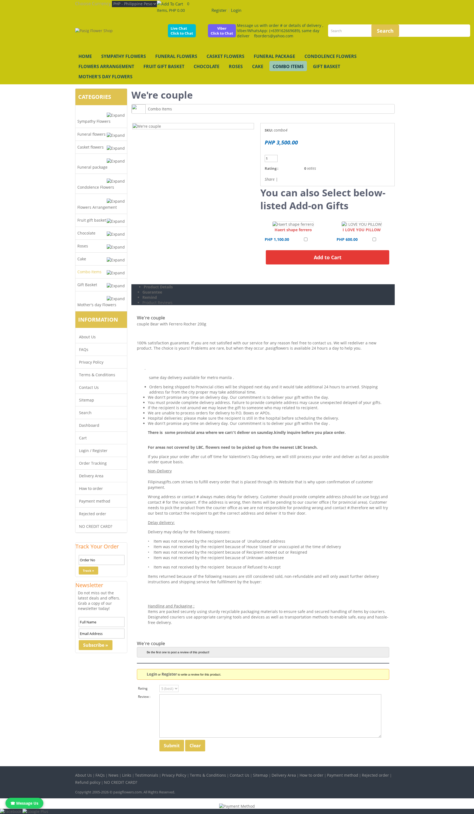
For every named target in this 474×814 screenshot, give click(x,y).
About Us (87, 336)
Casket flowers (225, 56)
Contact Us (89, 387)
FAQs (83, 349)
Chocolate (206, 66)
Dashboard (89, 425)
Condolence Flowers (330, 56)
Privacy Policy (91, 362)
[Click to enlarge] (293, 224)
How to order (91, 488)
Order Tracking (93, 463)
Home (85, 56)
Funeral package (274, 56)
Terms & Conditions (97, 374)
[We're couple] (147, 126)
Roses (236, 66)
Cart (83, 438)
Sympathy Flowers (123, 56)
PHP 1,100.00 (277, 239)
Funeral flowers (176, 56)
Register (219, 10)
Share (270, 179)
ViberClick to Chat (222, 31)
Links (126, 775)
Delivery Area (91, 475)
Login (236, 10)
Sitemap (86, 400)
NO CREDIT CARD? (95, 526)
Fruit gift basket (163, 66)
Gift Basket (326, 66)
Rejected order (92, 513)
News (113, 775)
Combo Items (288, 66)
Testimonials (146, 775)
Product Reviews (157, 302)
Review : (144, 696)
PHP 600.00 (347, 239)
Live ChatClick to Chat (182, 31)
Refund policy (87, 782)
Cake (257, 66)
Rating (143, 688)
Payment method (94, 501)
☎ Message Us (24, 803)
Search (85, 412)
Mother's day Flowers (105, 77)
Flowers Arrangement (106, 66)
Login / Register (93, 450)
